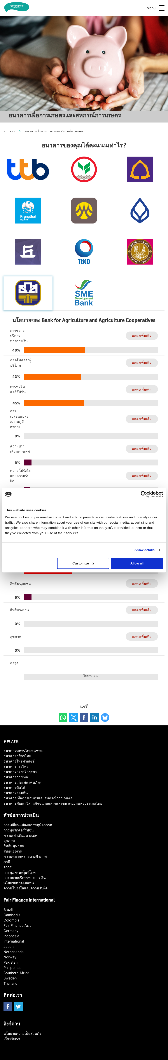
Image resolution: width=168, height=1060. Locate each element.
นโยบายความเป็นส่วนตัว (22, 1033)
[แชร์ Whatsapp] (63, 717)
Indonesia (11, 936)
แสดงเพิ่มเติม (142, 336)
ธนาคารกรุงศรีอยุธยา (20, 772)
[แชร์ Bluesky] (105, 717)
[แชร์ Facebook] (84, 717)
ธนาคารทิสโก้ (14, 787)
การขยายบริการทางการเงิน (25, 877)
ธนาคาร (9, 131)
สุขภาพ (9, 840)
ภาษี (7, 862)
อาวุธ (8, 867)
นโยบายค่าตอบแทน (19, 883)
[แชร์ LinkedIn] (94, 717)
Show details (144, 550)
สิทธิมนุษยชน (14, 846)
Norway (10, 957)
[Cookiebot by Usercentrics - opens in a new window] (144, 494)
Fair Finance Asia (18, 925)
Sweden (10, 978)
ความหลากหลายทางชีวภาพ (25, 856)
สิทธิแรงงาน (13, 851)
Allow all (137, 563)
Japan (9, 946)
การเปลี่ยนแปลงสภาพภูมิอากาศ (28, 825)
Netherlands (13, 952)
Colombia (11, 920)
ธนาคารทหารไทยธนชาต (23, 750)
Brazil (8, 909)
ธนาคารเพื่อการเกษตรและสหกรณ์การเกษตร (38, 798)
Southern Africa (16, 973)
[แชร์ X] (73, 717)
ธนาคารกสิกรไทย (17, 756)
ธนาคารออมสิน (16, 793)
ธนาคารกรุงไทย (16, 766)
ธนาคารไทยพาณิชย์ (19, 761)
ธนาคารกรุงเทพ (16, 777)
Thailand (11, 983)
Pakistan (11, 962)
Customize (80, 563)
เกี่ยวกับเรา (12, 1039)
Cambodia (12, 915)
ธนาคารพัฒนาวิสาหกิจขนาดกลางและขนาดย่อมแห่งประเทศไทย (53, 803)
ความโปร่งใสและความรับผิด (25, 888)
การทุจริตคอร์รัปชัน (19, 830)
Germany (11, 930)
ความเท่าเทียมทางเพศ (20, 835)
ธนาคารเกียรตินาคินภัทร (23, 782)
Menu (151, 8)
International (14, 941)
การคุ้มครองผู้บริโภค (20, 872)
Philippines (12, 967)
